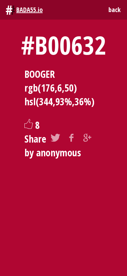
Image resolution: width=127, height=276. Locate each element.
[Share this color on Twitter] (55, 139)
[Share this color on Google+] (87, 139)
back (114, 9)
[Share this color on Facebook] (71, 139)
